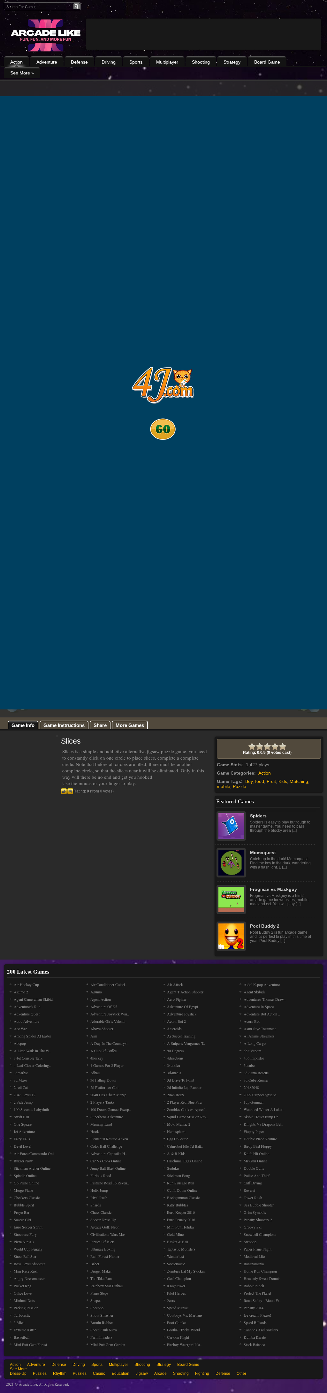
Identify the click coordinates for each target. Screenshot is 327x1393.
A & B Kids (176, 1153)
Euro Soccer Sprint (28, 1226)
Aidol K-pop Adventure (262, 984)
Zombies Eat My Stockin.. (187, 1271)
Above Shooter (101, 1028)
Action (16, 62)
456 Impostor (254, 1057)
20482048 (251, 1087)
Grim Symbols (255, 1212)
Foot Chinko (176, 1322)
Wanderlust (175, 1256)
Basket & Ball (177, 1241)
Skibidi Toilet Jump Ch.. (262, 1116)
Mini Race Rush (26, 1271)
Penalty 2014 (253, 1307)
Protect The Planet (257, 1293)
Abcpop (20, 1043)
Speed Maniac (177, 1307)
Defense (79, 62)
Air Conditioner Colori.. (108, 984)
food (259, 781)
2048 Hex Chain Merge (108, 1094)
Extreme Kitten (25, 1329)
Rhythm (59, 1373)
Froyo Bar (21, 1212)
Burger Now (23, 1160)
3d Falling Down (103, 1080)
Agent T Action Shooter (185, 991)
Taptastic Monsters (181, 1248)
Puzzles (40, 1373)
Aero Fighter (176, 999)
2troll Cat (21, 1087)
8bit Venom (252, 1050)
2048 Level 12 (24, 1094)
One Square (23, 1124)
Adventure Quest (27, 1013)
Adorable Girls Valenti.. (108, 1021)
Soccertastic (176, 1263)
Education (120, 1373)
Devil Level (22, 1146)
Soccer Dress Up (103, 1219)
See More (18, 1369)
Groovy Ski (253, 1226)
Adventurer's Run (27, 1006)
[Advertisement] (203, 52)
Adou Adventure (26, 1021)
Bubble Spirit (24, 1204)
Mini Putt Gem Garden (107, 1344)
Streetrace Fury (25, 1234)
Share (100, 725)
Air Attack (175, 984)
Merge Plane (23, 1190)
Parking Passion (26, 1307)
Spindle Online (25, 1175)
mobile (223, 786)
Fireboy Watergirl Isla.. (184, 1344)
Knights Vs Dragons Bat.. (263, 1124)
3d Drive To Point (180, 1080)
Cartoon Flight (178, 1337)
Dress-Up (18, 1373)
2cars (171, 1300)
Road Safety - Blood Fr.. (262, 1300)
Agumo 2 (21, 991)
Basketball (21, 1337)
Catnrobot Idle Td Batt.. (185, 1146)
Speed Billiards (255, 1322)
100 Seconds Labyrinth (31, 1109)
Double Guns (254, 1168)
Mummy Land (101, 1124)
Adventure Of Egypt (182, 1006)
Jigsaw (142, 1373)
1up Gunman (253, 1102)
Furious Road (100, 1175)
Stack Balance (254, 1344)
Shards (95, 1204)
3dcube (249, 1065)
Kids (282, 781)
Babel (94, 1263)
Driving (109, 62)
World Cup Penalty (28, 1248)
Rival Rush (98, 1197)
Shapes (95, 1300)
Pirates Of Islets (102, 1241)
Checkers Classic (27, 1197)
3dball (95, 1072)
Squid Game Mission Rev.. (187, 1116)
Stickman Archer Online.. (33, 1168)
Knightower (176, 1285)
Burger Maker (101, 1271)
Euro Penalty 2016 (181, 1219)
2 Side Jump (23, 1102)
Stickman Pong (178, 1175)
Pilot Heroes (176, 1293)
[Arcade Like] (45, 35)
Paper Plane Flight (257, 1248)
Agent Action (100, 999)
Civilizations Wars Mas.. (108, 1234)
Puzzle (239, 786)
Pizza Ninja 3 (24, 1241)
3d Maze (20, 1080)
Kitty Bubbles (177, 1204)
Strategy (232, 62)
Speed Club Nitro (103, 1329)
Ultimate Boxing (102, 1248)
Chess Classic (100, 1212)
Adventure (46, 62)
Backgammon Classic (183, 1197)
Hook (94, 1131)
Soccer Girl (22, 1219)
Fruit (271, 781)
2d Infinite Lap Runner (184, 1087)
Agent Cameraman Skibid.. (34, 999)
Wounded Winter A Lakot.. (264, 1109)
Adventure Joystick (181, 1013)
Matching (299, 781)
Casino (99, 1373)
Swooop (250, 1241)
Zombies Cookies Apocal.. (187, 1109)
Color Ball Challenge (106, 1146)
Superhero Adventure (106, 1116)
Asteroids (174, 1028)
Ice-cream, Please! (257, 1315)
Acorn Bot (252, 1021)
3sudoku (173, 1065)
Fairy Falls (22, 1138)
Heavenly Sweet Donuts (262, 1278)
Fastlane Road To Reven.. (109, 1182)
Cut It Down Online (182, 1190)
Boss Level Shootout (29, 1263)
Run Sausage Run (180, 1182)
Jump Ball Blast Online (107, 1168)
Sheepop (96, 1307)
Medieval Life (254, 1256)
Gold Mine (175, 1234)
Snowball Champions (260, 1234)
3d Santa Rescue (256, 1072)
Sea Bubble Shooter (259, 1204)
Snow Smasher (101, 1315)
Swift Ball (21, 1116)
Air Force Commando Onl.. (35, 1153)
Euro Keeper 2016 (181, 1212)
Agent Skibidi (254, 991)
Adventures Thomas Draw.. (264, 999)
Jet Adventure (24, 1131)
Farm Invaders (101, 1337)
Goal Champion (179, 1278)
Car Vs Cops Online (105, 1160)
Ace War (20, 1028)
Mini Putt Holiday (180, 1226)
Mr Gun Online (255, 1160)
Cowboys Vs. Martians (184, 1315)
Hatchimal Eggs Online (184, 1160)
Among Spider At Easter (32, 1035)
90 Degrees (175, 1050)
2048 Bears (175, 1094)
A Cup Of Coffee (103, 1050)
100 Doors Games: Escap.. (110, 1109)
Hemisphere (176, 1131)
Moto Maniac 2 (178, 1124)
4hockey (96, 1057)
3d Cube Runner (256, 1080)
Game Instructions (64, 725)
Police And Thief (257, 1175)
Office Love (23, 1293)
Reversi (249, 1190)
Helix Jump (99, 1190)
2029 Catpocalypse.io (260, 1094)
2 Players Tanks (102, 1102)
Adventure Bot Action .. (262, 1013)
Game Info (22, 725)
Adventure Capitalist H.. (108, 1153)
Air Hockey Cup (26, 984)
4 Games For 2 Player (107, 1065)
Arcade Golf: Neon (104, 1226)
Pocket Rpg (22, 1285)
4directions (175, 1057)
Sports (135, 62)
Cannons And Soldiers (261, 1329)
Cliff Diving (253, 1182)
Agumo (96, 991)
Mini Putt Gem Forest (30, 1344)
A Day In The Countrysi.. (109, 1043)
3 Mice (19, 1322)
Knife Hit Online (256, 1153)
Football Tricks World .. (185, 1329)
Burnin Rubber (101, 1322)
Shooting (201, 62)
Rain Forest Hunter (104, 1256)
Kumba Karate (255, 1337)
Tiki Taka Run (101, 1278)
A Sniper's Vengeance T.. (186, 1043)
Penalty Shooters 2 (258, 1219)
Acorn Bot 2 (176, 1021)
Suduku (173, 1168)
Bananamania (254, 1263)
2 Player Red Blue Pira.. (185, 1102)
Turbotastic (22, 1315)
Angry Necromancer (29, 1278)
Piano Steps (99, 1293)
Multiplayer (167, 62)
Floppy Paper (254, 1131)
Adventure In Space (259, 1006)
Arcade (160, 1373)
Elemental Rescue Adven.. (110, 1138)
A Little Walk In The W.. (32, 1050)
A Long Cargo (255, 1043)
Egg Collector (177, 1138)
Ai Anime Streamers (259, 1035)
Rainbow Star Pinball (106, 1285)
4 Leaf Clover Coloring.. (32, 1065)
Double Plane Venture (260, 1138)
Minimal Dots (24, 1300)
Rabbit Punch (254, 1285)
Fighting (202, 1373)
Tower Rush (253, 1197)
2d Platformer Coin (104, 1087)
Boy (249, 781)
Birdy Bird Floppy (258, 1146)
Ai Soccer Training (181, 1035)
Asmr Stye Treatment (260, 1028)
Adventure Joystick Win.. (109, 1013)
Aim (93, 1035)
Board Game (267, 62)
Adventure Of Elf (103, 1006)
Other (241, 1373)
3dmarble (21, 1072)
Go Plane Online (26, 1182)
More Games (130, 725)
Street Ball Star (25, 1256)
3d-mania (174, 1072)
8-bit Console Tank (28, 1057)
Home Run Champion (260, 1271)
